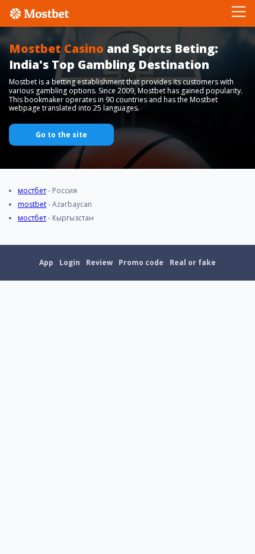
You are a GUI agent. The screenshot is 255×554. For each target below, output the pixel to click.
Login (69, 262)
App (46, 262)
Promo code (141, 262)
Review (99, 262)
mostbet (32, 204)
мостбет (32, 190)
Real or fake (193, 262)
